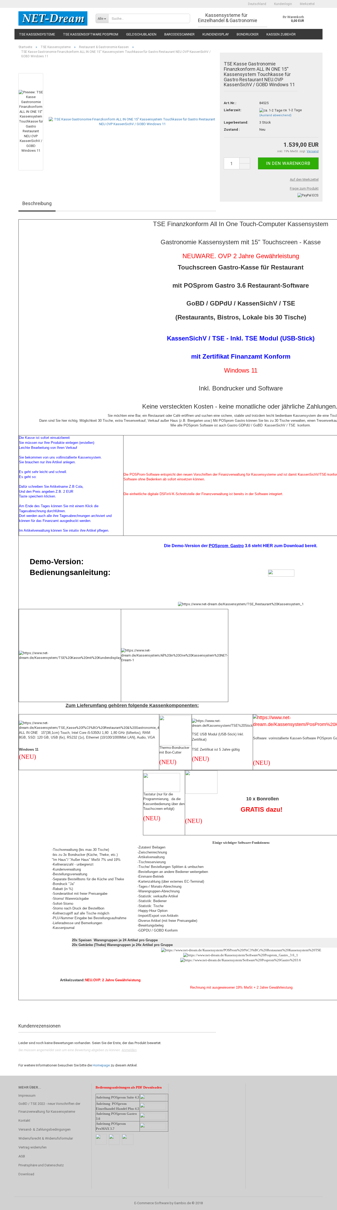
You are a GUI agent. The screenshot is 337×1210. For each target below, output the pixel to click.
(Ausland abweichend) (275, 115)
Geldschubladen (141, 34)
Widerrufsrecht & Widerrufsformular (45, 1138)
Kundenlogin (283, 4)
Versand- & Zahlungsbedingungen (44, 1129)
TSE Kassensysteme (37, 34)
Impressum (27, 1095)
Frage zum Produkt (304, 188)
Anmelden (129, 1050)
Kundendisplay (215, 34)
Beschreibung (37, 203)
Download (26, 1174)
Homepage (101, 1065)
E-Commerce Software (151, 1203)
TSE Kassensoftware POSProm (90, 34)
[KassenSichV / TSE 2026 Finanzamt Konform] (53, 18)
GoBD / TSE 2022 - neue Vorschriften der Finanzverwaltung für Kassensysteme (49, 1108)
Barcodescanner (179, 34)
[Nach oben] (322, 1202)
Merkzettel (307, 4)
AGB (21, 1156)
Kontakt (24, 1120)
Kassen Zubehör (281, 34)
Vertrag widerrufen (32, 1147)
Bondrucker (248, 34)
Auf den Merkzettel (304, 179)
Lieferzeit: (232, 110)
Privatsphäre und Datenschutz (41, 1165)
